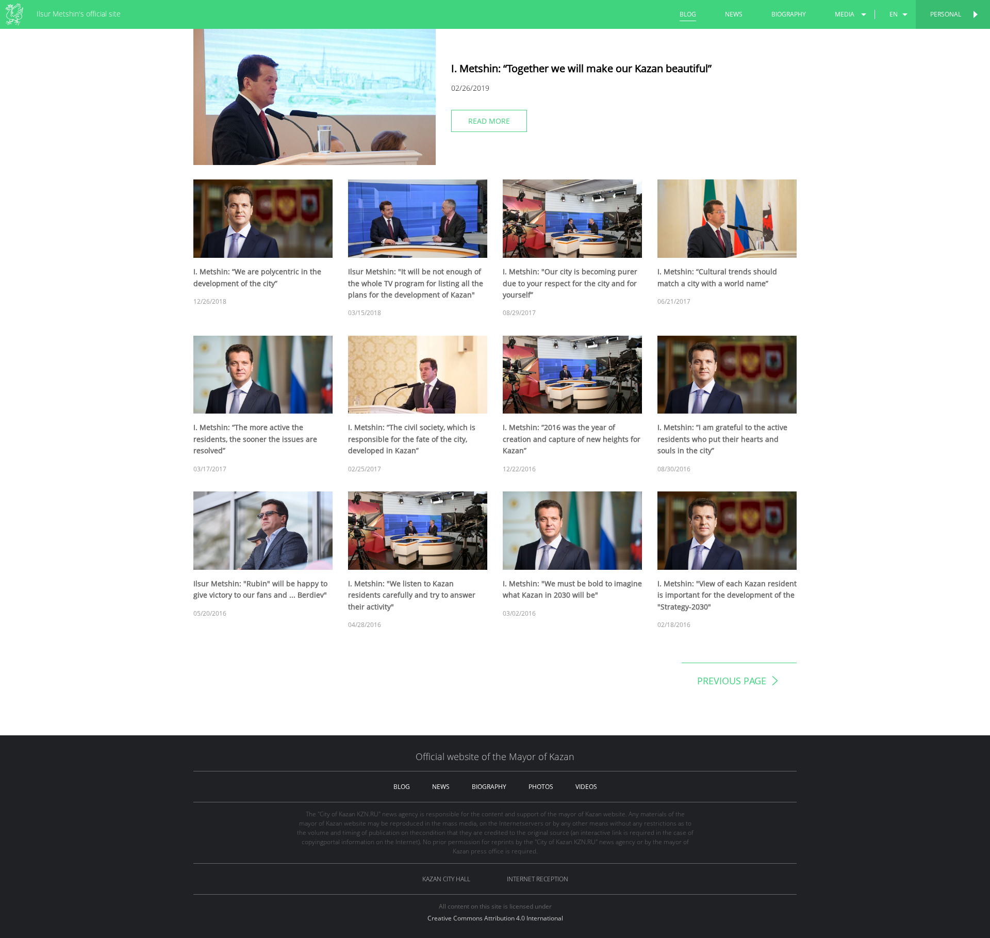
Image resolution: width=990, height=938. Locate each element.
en (893, 14)
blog (688, 14)
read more (489, 121)
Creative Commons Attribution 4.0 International (495, 918)
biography (788, 14)
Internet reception (537, 879)
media (844, 14)
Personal (945, 14)
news (733, 14)
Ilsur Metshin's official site (79, 14)
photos (541, 786)
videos (586, 786)
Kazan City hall (446, 879)
